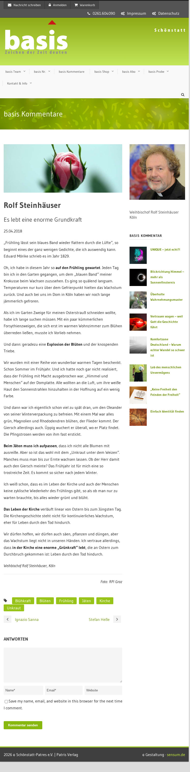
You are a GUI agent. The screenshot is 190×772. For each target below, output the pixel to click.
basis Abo (128, 71)
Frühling (66, 600)
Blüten (45, 600)
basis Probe (156, 71)
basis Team (13, 71)
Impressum (136, 13)
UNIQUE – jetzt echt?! (165, 249)
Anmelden (60, 5)
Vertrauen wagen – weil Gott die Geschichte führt (166, 321)
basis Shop (101, 71)
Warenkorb (87, 5)
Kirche (105, 600)
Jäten (86, 600)
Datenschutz (168, 13)
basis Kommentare (71, 71)
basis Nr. (40, 71)
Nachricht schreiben (27, 5)
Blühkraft (23, 600)
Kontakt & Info (17, 83)
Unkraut (14, 607)
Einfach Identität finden (167, 411)
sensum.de (176, 754)
